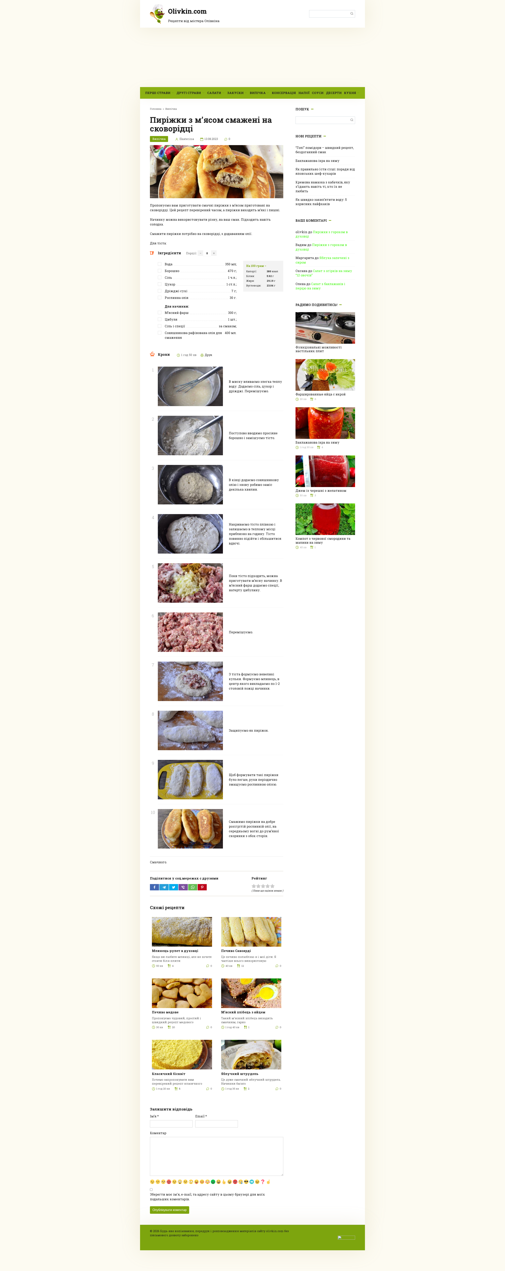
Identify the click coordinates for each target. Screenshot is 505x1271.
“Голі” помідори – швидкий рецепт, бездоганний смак (325, 149)
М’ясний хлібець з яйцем (243, 1012)
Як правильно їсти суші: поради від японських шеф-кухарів (325, 171)
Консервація (284, 93)
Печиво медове (165, 1012)
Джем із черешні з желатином (321, 490)
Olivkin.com (187, 11)
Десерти (334, 93)
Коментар (158, 1133)
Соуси (318, 93)
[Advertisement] (252, 57)
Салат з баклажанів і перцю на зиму (320, 286)
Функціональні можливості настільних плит (319, 349)
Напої (303, 93)
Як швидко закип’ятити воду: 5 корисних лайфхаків (321, 201)
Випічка (258, 93)
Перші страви (157, 93)
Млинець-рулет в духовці (175, 951)
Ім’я (154, 1116)
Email (201, 1116)
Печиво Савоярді (236, 951)
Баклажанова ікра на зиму (317, 161)
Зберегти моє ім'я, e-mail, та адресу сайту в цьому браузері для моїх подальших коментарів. (207, 1196)
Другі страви (189, 93)
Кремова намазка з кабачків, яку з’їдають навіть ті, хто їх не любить (323, 186)
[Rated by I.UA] (346, 1237)
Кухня (350, 93)
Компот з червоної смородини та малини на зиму (323, 540)
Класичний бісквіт (168, 1074)
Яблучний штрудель (239, 1074)
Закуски (235, 93)
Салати (214, 93)
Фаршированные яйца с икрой (321, 394)
